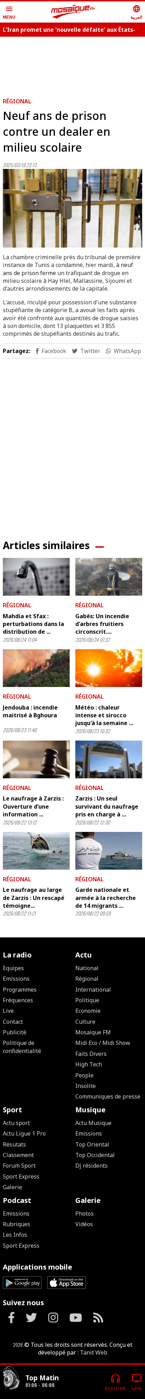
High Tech (88, 1064)
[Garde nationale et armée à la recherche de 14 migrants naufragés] (108, 851)
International (93, 989)
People (84, 1075)
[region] (72, 64)
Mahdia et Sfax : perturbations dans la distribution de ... (33, 624)
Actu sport (16, 1123)
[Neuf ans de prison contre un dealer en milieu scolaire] (72, 208)
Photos (84, 1213)
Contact (13, 1022)
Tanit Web (93, 1352)
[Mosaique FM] (73, 12)
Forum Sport (19, 1165)
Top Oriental (92, 1144)
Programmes (20, 989)
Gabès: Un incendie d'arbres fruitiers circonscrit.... (102, 624)
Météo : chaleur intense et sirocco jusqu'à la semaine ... (104, 715)
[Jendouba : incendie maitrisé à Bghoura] (36, 668)
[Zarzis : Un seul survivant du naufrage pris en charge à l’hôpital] (108, 759)
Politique (87, 1000)
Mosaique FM (93, 1032)
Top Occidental (95, 1155)
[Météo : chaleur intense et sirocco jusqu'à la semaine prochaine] (108, 668)
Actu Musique (93, 1123)
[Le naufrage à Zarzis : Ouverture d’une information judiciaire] (36, 759)
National (87, 968)
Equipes (13, 968)
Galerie (12, 1187)
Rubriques (16, 1224)
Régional (17, 101)
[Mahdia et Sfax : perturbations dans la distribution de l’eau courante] (36, 577)
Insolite (85, 1086)
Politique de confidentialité (22, 1046)
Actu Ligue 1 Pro (24, 1133)
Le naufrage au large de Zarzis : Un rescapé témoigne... (33, 898)
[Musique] (11, 1379)
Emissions (16, 979)
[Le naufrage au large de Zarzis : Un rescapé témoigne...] (36, 851)
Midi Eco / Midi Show (102, 1043)
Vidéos (84, 1224)
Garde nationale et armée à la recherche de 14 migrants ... (105, 898)
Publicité (14, 1032)
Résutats (14, 1144)
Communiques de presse (107, 1096)
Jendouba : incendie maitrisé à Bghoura (30, 711)
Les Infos (15, 1235)
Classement (18, 1155)
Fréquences (18, 1000)
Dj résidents (91, 1165)
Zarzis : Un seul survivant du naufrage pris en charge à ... (106, 806)
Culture (85, 1022)
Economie (88, 1011)
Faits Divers (91, 1054)
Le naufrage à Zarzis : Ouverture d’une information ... (33, 806)
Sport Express (21, 1176)
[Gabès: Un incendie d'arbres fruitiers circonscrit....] (108, 577)
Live (8, 1011)
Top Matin (42, 1377)
